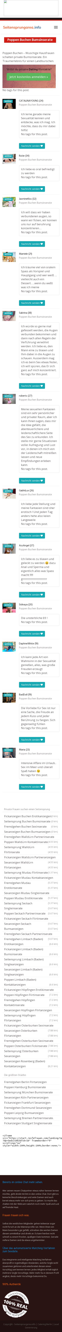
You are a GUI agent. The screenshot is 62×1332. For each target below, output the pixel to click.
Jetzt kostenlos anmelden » (28, 77)
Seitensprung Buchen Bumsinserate (31, 821)
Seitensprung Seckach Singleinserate (31, 905)
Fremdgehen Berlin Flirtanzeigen (25, 1082)
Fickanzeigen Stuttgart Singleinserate (28, 1123)
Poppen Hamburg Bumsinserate (25, 1087)
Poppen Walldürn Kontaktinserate (31, 842)
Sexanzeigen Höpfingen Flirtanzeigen (31, 1010)
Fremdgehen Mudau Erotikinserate (31, 885)
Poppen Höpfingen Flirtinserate (31, 995)
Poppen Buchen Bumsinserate (35, 105)
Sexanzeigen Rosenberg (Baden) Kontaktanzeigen (31, 1063)
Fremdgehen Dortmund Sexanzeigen (28, 1108)
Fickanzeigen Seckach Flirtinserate (31, 919)
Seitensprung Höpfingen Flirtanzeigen (31, 1017)
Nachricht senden (31, 145)
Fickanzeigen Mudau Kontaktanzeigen (31, 878)
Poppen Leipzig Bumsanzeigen (24, 1113)
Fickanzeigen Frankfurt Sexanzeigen (27, 1102)
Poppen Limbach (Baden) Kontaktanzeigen (31, 982)
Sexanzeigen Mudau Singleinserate (31, 893)
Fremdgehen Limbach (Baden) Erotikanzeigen (31, 941)
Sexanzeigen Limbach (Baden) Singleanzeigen (31, 972)
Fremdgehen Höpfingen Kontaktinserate (31, 1002)
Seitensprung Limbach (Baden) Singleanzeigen (31, 961)
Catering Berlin (45, 1324)
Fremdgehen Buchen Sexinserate (31, 826)
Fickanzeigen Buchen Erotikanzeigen (31, 816)
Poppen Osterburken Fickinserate (31, 1046)
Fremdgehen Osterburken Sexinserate (31, 1041)
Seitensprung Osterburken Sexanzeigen (31, 1053)
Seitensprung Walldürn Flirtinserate (31, 849)
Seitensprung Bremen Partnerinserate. (29, 1118)
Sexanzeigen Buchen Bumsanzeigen (31, 832)
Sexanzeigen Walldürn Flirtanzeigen (31, 864)
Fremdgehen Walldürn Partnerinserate (31, 837)
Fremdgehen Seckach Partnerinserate (31, 934)
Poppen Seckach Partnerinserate (31, 913)
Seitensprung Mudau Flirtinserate (31, 872)
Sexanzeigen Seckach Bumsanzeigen (31, 926)
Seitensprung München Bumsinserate (28, 1092)
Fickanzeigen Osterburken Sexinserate (31, 1026)
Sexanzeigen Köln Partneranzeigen (26, 1097)
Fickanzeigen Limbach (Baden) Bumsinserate (31, 951)
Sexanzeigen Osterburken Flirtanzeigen (31, 1033)
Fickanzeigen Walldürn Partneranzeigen (31, 857)
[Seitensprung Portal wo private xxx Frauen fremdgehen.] (22, 27)
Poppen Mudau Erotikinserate (31, 898)
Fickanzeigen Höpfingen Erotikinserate (31, 990)
